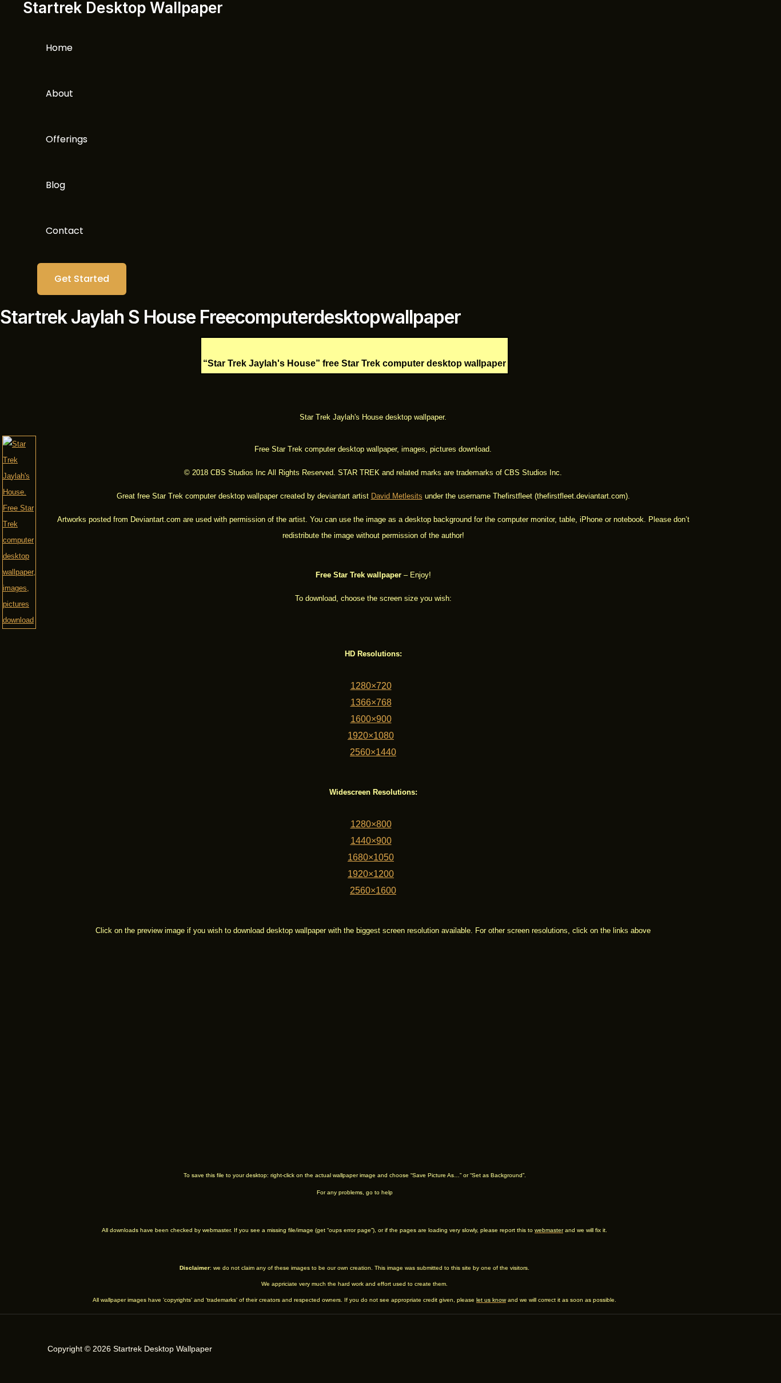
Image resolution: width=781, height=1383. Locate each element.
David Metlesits (397, 496)
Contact (64, 230)
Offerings (66, 139)
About (59, 93)
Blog (55, 185)
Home (59, 47)
